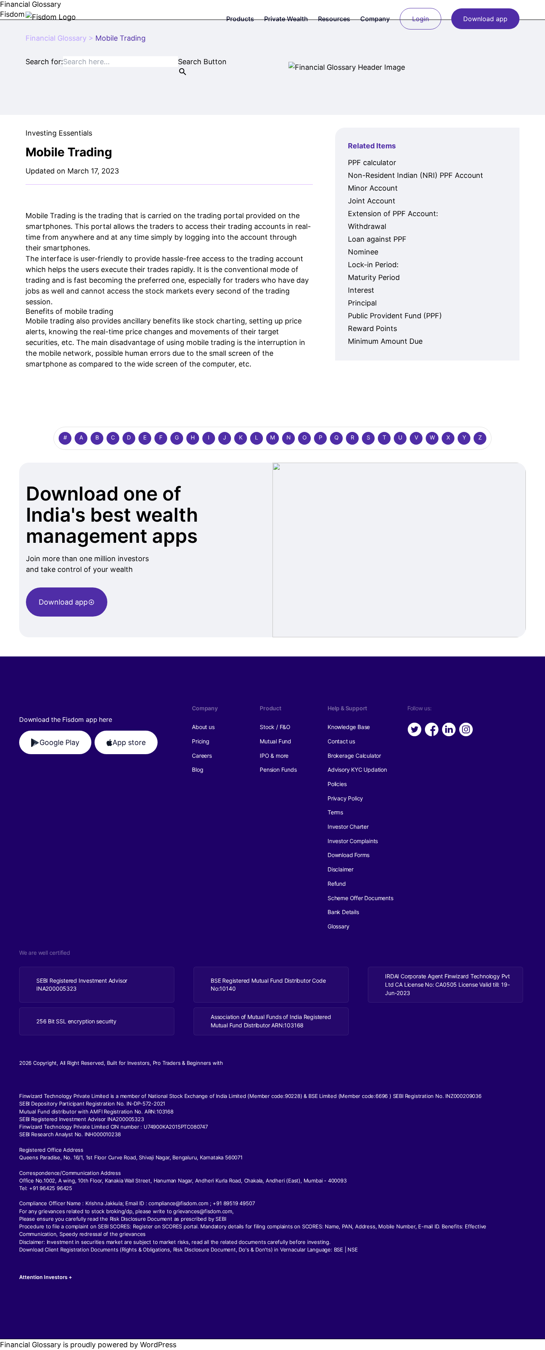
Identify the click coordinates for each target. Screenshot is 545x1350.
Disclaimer (340, 869)
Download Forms (348, 854)
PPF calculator (372, 162)
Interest (361, 290)
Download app (485, 19)
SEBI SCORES (114, 1226)
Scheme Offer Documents (360, 898)
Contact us (341, 741)
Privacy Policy (345, 798)
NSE (352, 1249)
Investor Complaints (353, 841)
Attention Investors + (45, 1277)
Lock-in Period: (373, 264)
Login (420, 19)
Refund (337, 883)
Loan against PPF (377, 239)
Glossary (338, 926)
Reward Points (372, 328)
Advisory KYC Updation (357, 769)
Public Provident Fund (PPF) (395, 315)
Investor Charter (348, 826)
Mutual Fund (275, 741)
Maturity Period (374, 277)
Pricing (200, 741)
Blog (197, 769)
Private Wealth (286, 19)
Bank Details (343, 912)
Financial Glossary (56, 38)
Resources (334, 19)
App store (129, 742)
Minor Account (373, 188)
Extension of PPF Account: (393, 213)
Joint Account (371, 201)
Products (240, 19)
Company (375, 19)
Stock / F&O (275, 726)
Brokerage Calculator (354, 755)
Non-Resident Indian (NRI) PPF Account (415, 175)
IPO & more (274, 755)
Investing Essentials (59, 133)
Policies (337, 783)
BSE (338, 1249)
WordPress (158, 1344)
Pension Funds (278, 769)
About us (203, 726)
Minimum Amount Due (385, 341)
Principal (362, 303)
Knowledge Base (349, 726)
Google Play (59, 742)
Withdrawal (367, 226)
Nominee (363, 252)
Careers (202, 755)
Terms (335, 812)
